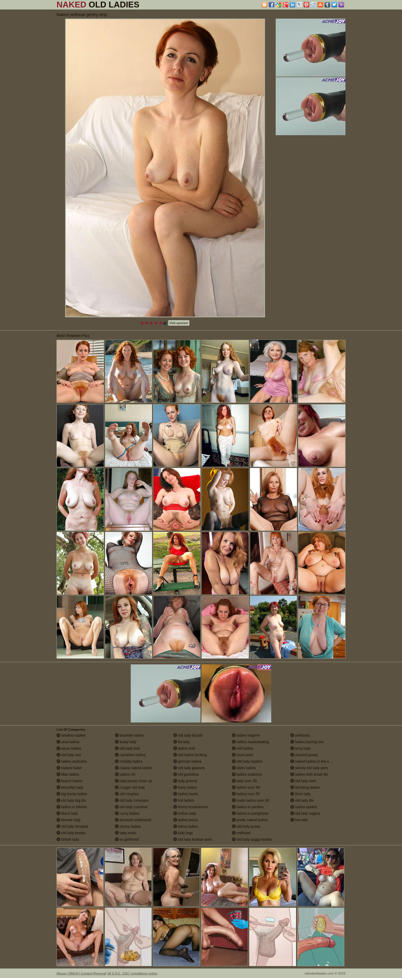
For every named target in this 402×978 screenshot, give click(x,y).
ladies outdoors (249, 774)
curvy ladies (129, 813)
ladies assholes (73, 761)
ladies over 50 (248, 794)
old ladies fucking (192, 755)
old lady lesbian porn (194, 839)
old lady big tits (73, 800)
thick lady (302, 794)
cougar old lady (132, 787)
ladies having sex (309, 742)
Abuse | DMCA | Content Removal (81, 973)
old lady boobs (72, 833)
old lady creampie (134, 800)
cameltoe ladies (132, 755)
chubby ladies (131, 761)
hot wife (301, 820)
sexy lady (302, 748)
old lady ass (70, 755)
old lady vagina (307, 813)
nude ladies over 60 (252, 800)
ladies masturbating (252, 742)
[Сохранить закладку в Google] (278, 4)
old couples (129, 794)
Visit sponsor (178, 323)
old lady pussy (248, 826)
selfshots (302, 735)
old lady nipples (249, 761)
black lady (69, 813)
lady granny (187, 781)
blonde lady (70, 820)
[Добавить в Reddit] (313, 4)
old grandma (188, 774)
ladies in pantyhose (252, 813)
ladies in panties (250, 807)
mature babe (71, 768)
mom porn (244, 755)
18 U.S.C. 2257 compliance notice (132, 973)
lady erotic (128, 833)
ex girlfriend (129, 839)
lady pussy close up (135, 781)
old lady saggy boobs (254, 839)
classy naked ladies (135, 768)
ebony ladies (130, 826)
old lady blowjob (74, 826)
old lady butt (129, 748)
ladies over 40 (248, 787)
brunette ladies (131, 735)
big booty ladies (73, 794)
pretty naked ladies (252, 820)
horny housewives (192, 807)
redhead (243, 833)
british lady (69, 839)
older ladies (246, 768)
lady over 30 (246, 781)
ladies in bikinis (73, 807)
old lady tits (304, 800)
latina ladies (187, 826)
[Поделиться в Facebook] (271, 4)
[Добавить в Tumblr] (327, 4)
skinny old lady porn (311, 768)
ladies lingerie (248, 735)
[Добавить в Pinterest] (306, 4)
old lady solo (305, 781)
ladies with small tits (311, 774)
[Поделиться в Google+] (285, 4)
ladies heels (187, 794)
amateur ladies (73, 735)
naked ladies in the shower (316, 761)
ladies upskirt (305, 807)
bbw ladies (69, 774)
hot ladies (185, 800)
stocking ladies (307, 787)
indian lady (186, 813)
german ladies (189, 761)
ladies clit (127, 774)
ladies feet (186, 748)
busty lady (127, 742)
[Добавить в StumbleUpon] (320, 4)
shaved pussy (306, 755)
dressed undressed (135, 820)
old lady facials (190, 735)
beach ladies (71, 781)
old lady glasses (191, 768)
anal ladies (69, 742)
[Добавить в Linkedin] (292, 4)
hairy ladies (187, 787)
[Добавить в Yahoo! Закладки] (341, 4)
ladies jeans (187, 820)
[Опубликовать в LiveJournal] (299, 4)
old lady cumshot (133, 807)
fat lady (183, 742)
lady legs (185, 833)
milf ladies (244, 748)
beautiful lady (71, 787)
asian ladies (70, 748)
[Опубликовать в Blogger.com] (264, 4)
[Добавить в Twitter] (334, 4)
